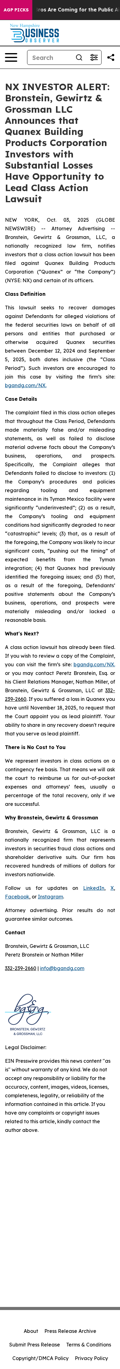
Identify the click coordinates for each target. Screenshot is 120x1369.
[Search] (79, 57)
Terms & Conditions (88, 1345)
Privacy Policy (91, 1358)
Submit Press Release (34, 1345)
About (31, 1331)
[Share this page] (110, 57)
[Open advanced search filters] (93, 57)
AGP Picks (16, 10)
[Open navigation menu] (11, 57)
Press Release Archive (70, 1331)
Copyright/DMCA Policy (40, 1358)
